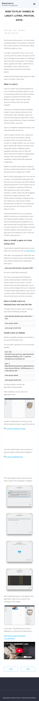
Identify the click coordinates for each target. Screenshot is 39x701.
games (9, 33)
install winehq (30, 251)
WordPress (32, 698)
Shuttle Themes (16, 698)
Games (23, 30)
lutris (17, 33)
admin (15, 30)
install (13, 33)
